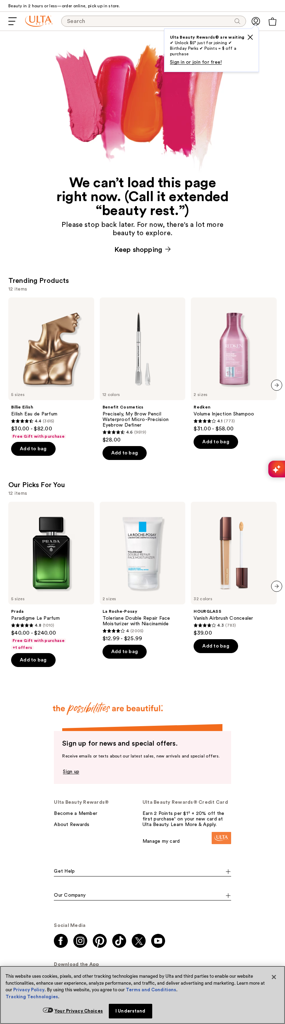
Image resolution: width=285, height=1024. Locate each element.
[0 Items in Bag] (272, 21)
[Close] (274, 977)
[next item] (276, 385)
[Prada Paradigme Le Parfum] (51, 576)
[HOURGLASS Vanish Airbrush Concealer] (234, 569)
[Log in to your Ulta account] (256, 21)
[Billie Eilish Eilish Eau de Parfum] (51, 368)
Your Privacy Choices (79, 1011)
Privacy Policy (28, 989)
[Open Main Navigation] (12, 21)
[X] (250, 37)
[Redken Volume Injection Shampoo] (234, 364)
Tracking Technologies (32, 996)
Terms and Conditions (151, 989)
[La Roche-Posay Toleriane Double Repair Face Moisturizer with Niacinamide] (143, 572)
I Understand (130, 1011)
